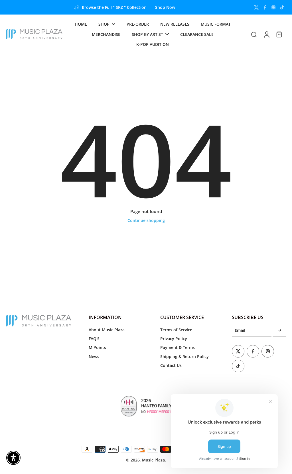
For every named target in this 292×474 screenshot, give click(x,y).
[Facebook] (265, 7)
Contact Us (171, 365)
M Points (97, 347)
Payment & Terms (177, 347)
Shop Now (165, 7)
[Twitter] (256, 7)
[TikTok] (282, 7)
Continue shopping (146, 220)
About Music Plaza (107, 329)
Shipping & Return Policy (184, 356)
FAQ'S (94, 338)
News (94, 356)
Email (240, 330)
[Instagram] (273, 7)
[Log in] (266, 34)
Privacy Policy (173, 338)
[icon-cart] (279, 34)
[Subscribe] (279, 330)
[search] (254, 34)
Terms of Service (176, 329)
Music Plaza (153, 460)
